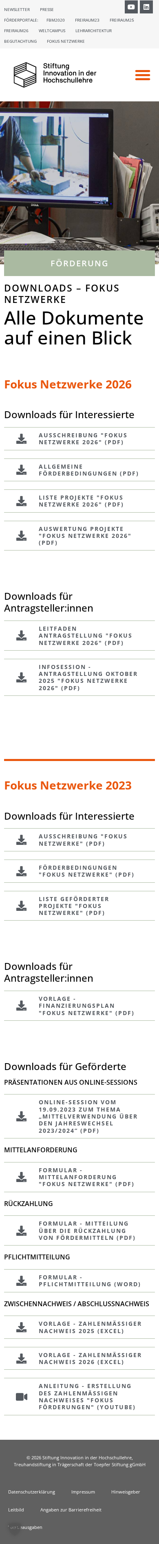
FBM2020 (55, 20)
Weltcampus (52, 30)
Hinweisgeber (125, 1492)
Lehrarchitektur (93, 30)
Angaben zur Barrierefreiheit (71, 1510)
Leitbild (16, 1510)
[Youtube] (131, 6)
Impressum (83, 1492)
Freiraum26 (16, 30)
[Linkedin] (146, 6)
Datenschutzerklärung (31, 1492)
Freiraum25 (122, 20)
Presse (47, 9)
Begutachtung (20, 41)
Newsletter (17, 9)
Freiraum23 (87, 20)
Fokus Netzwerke (66, 41)
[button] (142, 75)
